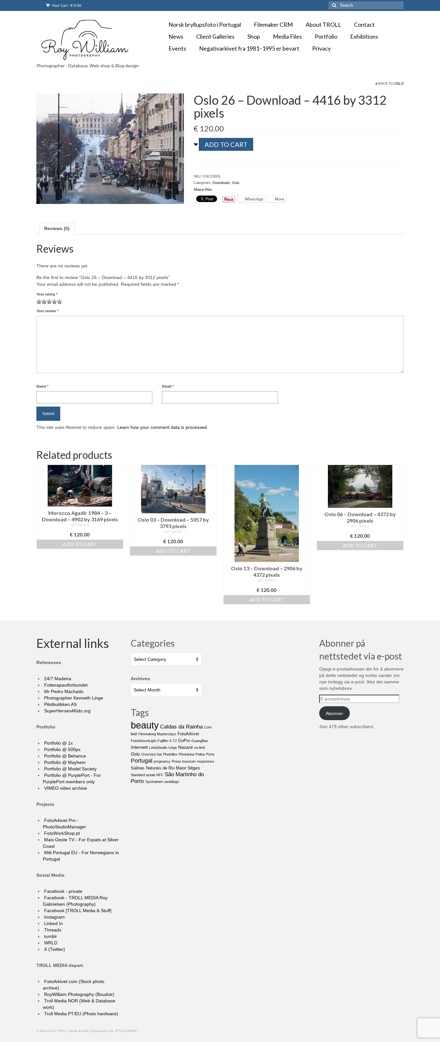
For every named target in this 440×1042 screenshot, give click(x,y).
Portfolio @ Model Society (70, 768)
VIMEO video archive (65, 788)
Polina (200, 754)
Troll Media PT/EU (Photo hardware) (80, 1013)
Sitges (193, 767)
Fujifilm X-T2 (167, 741)
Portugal (141, 760)
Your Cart (66, 5)
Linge (172, 747)
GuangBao (199, 741)
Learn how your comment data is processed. (162, 427)
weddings (171, 782)
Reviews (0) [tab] (57, 228)
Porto (210, 754)
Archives (140, 678)
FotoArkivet (188, 733)
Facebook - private (62, 891)
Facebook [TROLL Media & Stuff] (77, 910)
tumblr (50, 936)
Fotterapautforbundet (65, 685)
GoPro (184, 740)
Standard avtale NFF (147, 775)
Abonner (334, 713)
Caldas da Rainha (181, 727)
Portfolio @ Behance (64, 755)
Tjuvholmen (154, 782)
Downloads (221, 183)
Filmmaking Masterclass (157, 734)
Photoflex (170, 754)
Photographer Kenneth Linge (73, 697)
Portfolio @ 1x (58, 743)
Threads (52, 929)
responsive (205, 761)
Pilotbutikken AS (60, 704)
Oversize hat (151, 754)
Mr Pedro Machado (63, 691)
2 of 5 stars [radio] (41, 301)
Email (168, 386)
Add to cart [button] (79, 544)
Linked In (53, 923)
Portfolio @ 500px (62, 749)
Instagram (54, 917)
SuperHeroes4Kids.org (67, 710)
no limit (199, 747)
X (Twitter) (54, 949)
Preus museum (184, 761)
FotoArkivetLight (143, 741)
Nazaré (185, 747)
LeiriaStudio (158, 747)
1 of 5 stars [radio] (39, 301)
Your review (47, 311)
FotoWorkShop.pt (61, 833)
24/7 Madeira (57, 678)
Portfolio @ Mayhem (64, 762)
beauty (145, 725)
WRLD (50, 942)
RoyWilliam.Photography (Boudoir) (78, 994)
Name (42, 386)
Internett (139, 747)
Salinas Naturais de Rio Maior (158, 768)
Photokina (186, 754)
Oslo (399, 83)
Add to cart (226, 144)
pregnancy (162, 761)
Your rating (46, 294)
